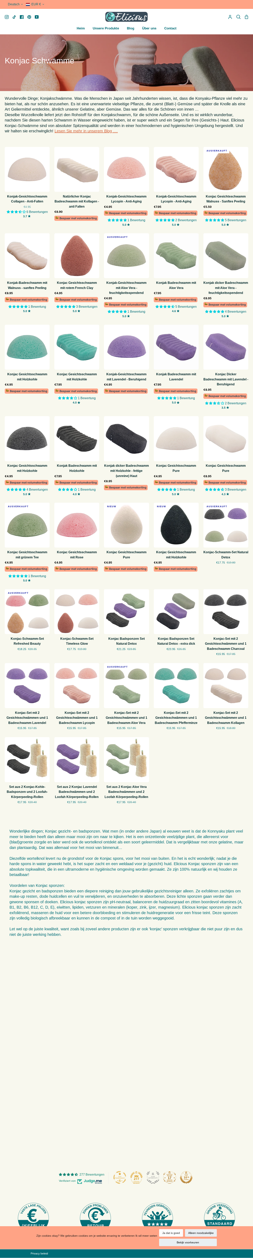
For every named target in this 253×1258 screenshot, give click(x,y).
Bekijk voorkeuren (188, 1242)
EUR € (36, 4)
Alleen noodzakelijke (201, 1232)
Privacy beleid (39, 1253)
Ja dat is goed (171, 1232)
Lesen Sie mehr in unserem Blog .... (86, 131)
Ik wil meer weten (146, 1235)
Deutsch (14, 4)
